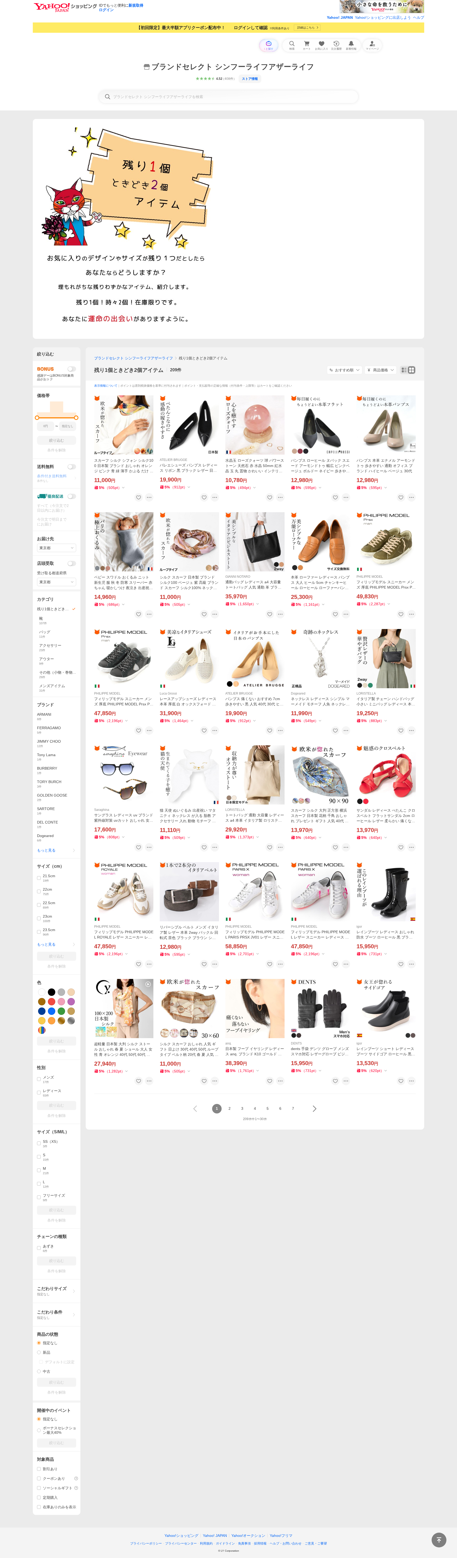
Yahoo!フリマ (281, 1535)
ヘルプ (418, 17)
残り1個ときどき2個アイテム (128, 370)
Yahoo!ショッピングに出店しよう (383, 17)
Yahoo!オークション (248, 1535)
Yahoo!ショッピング (181, 1535)
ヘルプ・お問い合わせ (285, 1543)
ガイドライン (225, 1543)
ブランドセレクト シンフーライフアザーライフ (133, 358)
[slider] (37, 417)
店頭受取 (45, 563)
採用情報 (260, 1543)
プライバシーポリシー (146, 1543)
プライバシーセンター (181, 1543)
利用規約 (206, 1543)
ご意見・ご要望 (316, 1543)
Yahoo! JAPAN (340, 17)
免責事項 (244, 1543)
